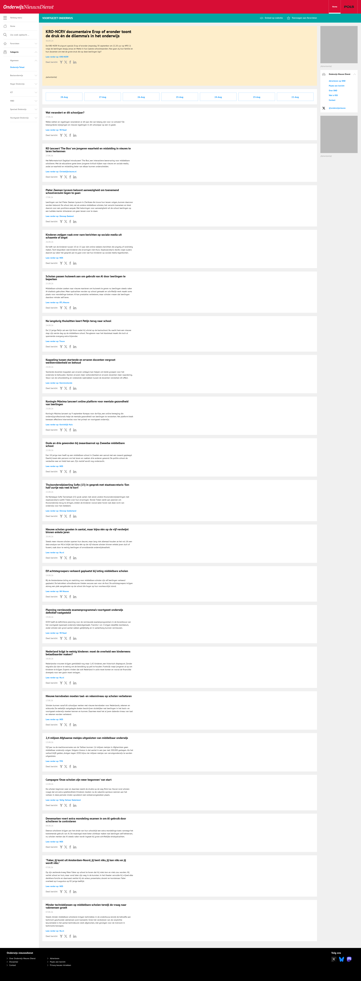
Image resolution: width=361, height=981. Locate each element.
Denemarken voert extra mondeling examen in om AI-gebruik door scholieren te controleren (86, 820)
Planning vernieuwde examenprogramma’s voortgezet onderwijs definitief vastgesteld (84, 611)
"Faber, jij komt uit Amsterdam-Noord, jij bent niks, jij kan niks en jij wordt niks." (86, 861)
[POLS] (349, 7)
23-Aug (256, 97)
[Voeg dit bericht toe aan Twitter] (65, 62)
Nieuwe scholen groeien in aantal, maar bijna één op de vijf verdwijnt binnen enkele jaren (87, 530)
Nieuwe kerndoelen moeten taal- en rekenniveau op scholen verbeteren (89, 696)
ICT (11, 92)
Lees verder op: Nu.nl (55, 552)
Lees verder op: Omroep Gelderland (61, 511)
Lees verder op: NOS (54, 258)
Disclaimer (13, 962)
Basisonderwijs (16, 75)
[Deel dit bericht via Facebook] (70, 62)
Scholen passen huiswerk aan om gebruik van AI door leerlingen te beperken (86, 277)
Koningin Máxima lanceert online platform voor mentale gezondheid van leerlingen (87, 403)
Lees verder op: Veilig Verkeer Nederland (63, 800)
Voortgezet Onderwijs (19, 117)
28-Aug (64, 97)
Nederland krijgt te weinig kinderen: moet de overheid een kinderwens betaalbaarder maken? (88, 653)
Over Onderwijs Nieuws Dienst (22, 958)
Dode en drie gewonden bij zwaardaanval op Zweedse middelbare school (85, 444)
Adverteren (54, 958)
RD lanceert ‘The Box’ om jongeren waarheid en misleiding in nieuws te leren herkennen (88, 150)
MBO (12, 101)
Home (334, 6)
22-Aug (295, 97)
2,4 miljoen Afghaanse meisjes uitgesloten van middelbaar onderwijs (87, 738)
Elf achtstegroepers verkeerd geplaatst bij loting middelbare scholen (87, 571)
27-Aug (102, 97)
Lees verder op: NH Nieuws (57, 591)
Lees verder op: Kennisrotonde (59, 383)
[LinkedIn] (74, 62)
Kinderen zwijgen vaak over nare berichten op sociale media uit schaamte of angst (84, 236)
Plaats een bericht (336, 85)
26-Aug (141, 97)
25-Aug (179, 97)
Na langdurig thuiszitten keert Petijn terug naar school (78, 321)
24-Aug (218, 97)
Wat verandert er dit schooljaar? (65, 112)
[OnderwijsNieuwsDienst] (28, 7)
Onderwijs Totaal (17, 67)
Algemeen (14, 60)
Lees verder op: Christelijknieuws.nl (61, 171)
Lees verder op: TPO (54, 761)
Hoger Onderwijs (17, 84)
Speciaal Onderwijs (18, 109)
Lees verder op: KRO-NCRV (57, 56)
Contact (332, 100)
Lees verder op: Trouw (55, 341)
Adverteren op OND (337, 81)
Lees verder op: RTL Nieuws (57, 302)
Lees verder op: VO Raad (56, 130)
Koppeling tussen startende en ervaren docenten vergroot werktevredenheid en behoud (80, 361)
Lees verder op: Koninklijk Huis (59, 424)
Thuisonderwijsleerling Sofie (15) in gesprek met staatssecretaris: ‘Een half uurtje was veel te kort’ (87, 486)
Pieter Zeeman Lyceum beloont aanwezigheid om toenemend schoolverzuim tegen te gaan (82, 191)
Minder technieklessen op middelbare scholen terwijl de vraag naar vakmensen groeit (86, 906)
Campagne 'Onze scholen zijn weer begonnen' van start (79, 779)
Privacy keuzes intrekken (60, 965)
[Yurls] (61, 62)
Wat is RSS (333, 95)
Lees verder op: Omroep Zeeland (60, 216)
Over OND (333, 90)
